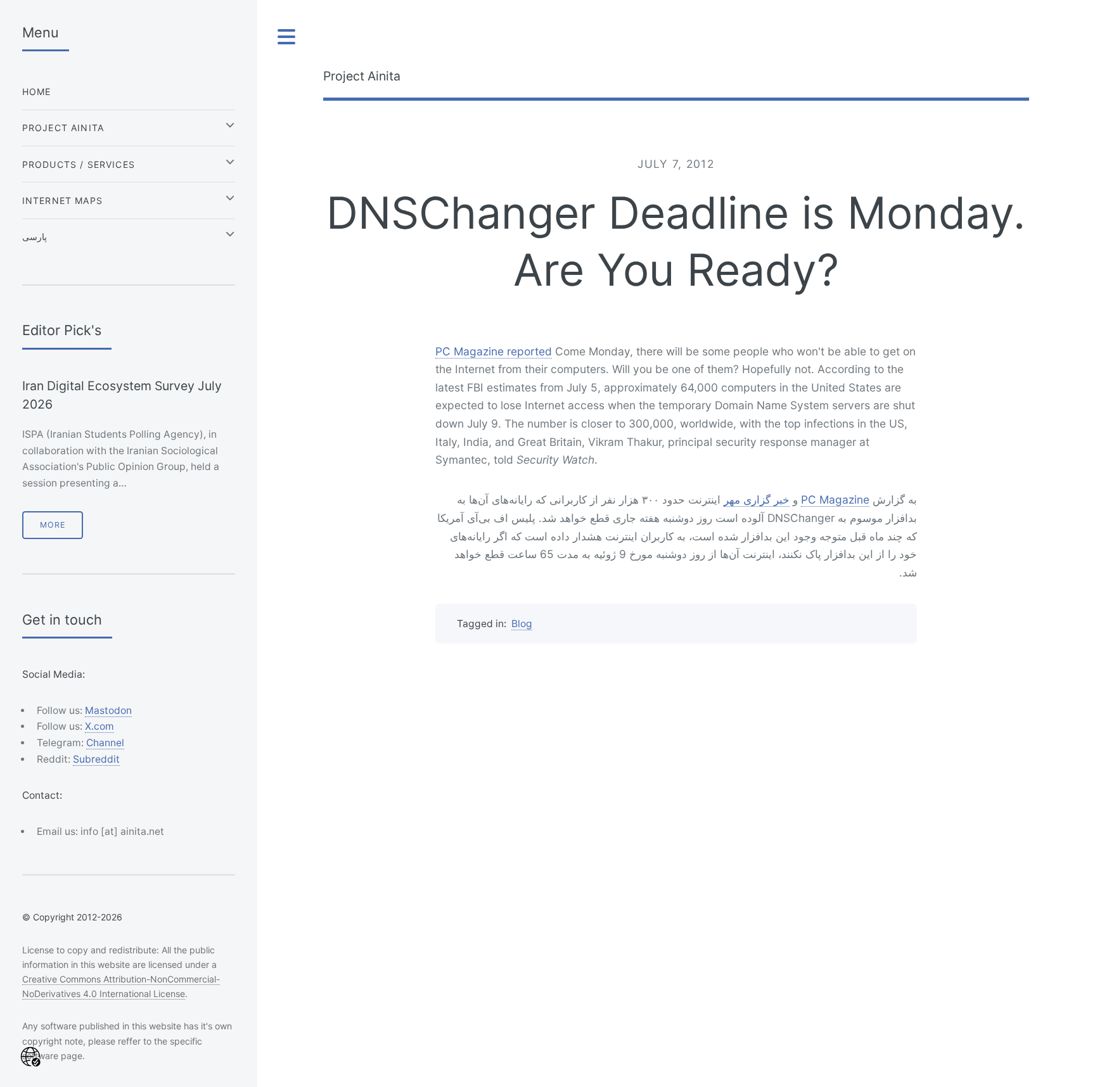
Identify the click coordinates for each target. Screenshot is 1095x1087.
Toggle (287, 37)
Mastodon (108, 710)
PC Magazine (835, 499)
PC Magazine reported (493, 351)
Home (36, 91)
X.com (99, 726)
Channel (105, 743)
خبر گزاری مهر (757, 499)
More (52, 525)
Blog (521, 624)
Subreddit (96, 759)
